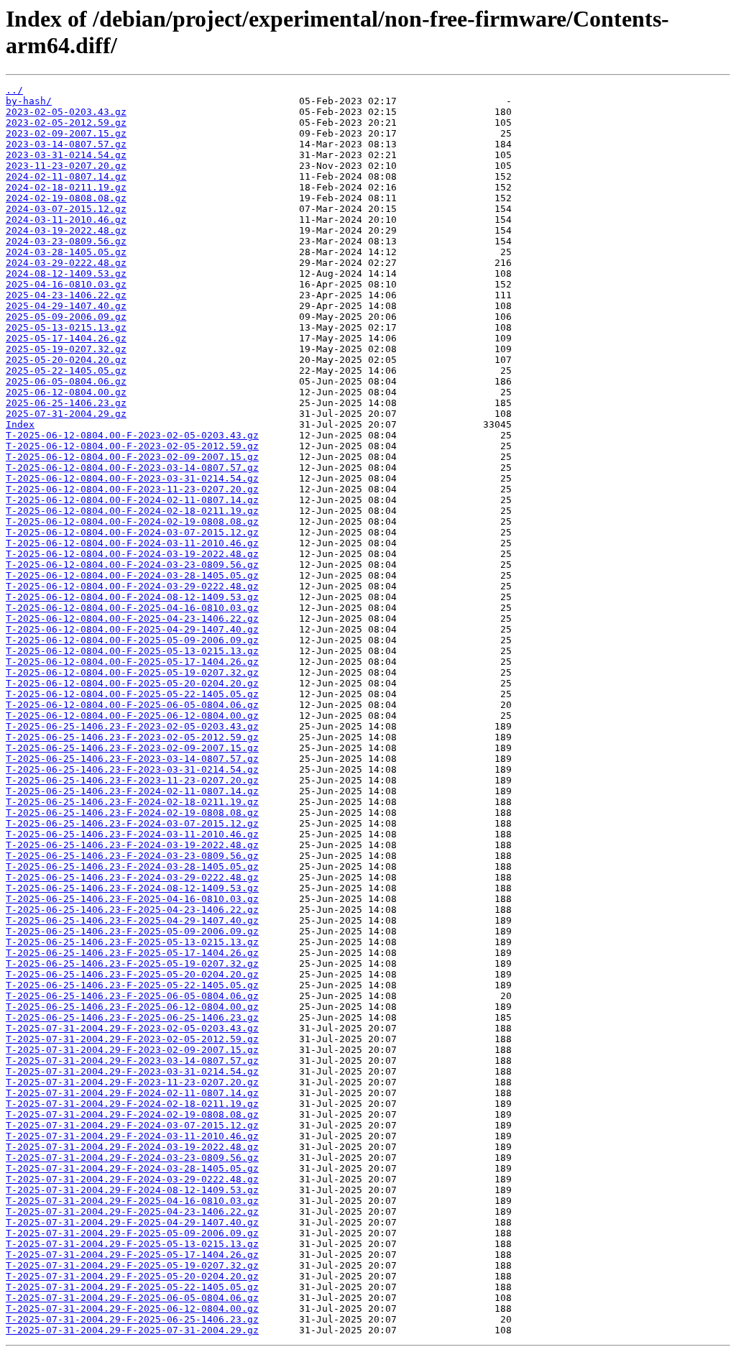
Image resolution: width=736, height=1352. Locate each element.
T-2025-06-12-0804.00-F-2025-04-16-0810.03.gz (132, 607)
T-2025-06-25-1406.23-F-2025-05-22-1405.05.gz (132, 985)
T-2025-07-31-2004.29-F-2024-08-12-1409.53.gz (132, 1190)
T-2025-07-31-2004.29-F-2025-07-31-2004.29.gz (132, 1330)
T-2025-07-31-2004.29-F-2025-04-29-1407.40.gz (132, 1222)
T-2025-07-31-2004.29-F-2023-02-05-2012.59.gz (132, 1039)
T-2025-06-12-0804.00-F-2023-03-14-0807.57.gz (132, 467)
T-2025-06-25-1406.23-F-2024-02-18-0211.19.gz (132, 801)
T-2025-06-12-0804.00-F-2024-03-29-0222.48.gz (132, 586)
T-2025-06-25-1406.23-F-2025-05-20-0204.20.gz (132, 974)
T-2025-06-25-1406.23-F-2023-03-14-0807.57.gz (132, 758)
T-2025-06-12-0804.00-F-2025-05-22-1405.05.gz (132, 694)
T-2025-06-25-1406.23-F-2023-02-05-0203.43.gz (132, 726)
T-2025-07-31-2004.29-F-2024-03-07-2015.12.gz (132, 1125)
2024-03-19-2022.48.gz (66, 230)
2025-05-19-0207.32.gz (66, 349)
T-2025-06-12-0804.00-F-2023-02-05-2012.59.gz (132, 446)
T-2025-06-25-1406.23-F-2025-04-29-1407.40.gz (132, 920)
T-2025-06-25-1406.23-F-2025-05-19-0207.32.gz (132, 963)
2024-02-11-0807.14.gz (66, 176)
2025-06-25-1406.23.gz (66, 402)
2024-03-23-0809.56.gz (66, 241)
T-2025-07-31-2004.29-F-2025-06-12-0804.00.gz (132, 1308)
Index (20, 424)
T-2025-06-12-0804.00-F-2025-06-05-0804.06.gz (132, 704)
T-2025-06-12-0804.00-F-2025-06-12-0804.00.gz (132, 715)
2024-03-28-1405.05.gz (66, 252)
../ (14, 90)
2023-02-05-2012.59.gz (66, 122)
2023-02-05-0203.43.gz (66, 111)
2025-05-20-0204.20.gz (66, 359)
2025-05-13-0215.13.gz (66, 327)
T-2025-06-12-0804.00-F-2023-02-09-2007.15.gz (132, 456)
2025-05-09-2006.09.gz (66, 316)
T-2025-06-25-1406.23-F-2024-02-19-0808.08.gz (132, 812)
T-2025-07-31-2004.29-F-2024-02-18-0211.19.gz (132, 1103)
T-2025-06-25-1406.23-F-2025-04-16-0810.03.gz (132, 898)
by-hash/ (29, 101)
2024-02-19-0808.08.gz (66, 198)
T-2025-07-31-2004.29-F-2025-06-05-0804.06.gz (132, 1297)
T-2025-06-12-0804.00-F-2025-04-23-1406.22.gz (132, 618)
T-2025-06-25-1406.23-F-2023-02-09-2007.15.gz (132, 747)
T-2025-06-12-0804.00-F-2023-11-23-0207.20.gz (132, 489)
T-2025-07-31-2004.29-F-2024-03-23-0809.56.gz (132, 1157)
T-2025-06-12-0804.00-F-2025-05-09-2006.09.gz (132, 640)
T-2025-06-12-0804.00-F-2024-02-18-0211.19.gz (132, 510)
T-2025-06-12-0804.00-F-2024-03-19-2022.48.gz (132, 553)
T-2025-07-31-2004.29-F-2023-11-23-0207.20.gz (132, 1082)
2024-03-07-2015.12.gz (66, 208)
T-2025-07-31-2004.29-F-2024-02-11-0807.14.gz (132, 1092)
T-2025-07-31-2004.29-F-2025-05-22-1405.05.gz (132, 1287)
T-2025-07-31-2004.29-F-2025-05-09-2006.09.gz (132, 1233)
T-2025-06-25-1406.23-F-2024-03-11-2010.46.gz (132, 834)
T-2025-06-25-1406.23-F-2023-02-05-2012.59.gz (132, 737)
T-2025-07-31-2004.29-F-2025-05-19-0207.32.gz (132, 1265)
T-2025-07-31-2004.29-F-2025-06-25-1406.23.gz (132, 1319)
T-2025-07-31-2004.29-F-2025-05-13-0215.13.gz (132, 1243)
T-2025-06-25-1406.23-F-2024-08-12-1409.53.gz (132, 888)
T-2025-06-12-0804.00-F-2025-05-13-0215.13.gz (132, 650)
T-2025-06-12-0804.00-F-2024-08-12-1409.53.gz (132, 597)
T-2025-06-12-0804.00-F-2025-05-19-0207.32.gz (132, 672)
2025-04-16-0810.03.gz (66, 284)
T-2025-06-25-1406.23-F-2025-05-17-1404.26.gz (132, 952)
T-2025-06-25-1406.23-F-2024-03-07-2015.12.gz (132, 823)
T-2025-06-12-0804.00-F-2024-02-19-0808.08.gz (132, 521)
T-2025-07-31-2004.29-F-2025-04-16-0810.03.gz (132, 1200)
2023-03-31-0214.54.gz (66, 155)
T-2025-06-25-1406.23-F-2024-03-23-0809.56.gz (132, 855)
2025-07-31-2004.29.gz (66, 413)
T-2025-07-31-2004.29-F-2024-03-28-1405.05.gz (132, 1168)
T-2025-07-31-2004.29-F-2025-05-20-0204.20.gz (132, 1276)
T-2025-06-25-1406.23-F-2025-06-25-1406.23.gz (132, 1017)
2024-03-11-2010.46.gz (66, 219)
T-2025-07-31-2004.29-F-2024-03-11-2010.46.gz (132, 1136)
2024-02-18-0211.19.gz (66, 187)
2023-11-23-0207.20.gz (66, 165)
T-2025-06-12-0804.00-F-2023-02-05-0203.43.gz (132, 435)
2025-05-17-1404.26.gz (66, 338)
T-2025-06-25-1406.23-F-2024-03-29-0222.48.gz (132, 877)
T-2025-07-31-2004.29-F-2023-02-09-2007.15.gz (132, 1049)
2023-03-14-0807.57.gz (66, 144)
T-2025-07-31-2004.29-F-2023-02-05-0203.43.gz (132, 1028)
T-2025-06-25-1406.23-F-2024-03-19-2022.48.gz (132, 845)
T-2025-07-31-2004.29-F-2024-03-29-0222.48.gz (132, 1179)
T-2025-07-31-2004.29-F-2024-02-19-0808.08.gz (132, 1114)
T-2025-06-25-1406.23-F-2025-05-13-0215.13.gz (132, 942)
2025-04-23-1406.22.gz (66, 295)
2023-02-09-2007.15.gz (66, 133)
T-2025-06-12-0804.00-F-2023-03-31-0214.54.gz (132, 478)
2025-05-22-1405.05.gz (66, 370)
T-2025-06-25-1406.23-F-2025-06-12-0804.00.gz (132, 1006)
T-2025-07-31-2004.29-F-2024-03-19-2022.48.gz (132, 1146)
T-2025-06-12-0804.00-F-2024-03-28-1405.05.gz (132, 575)
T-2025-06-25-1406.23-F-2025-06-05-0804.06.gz (132, 995)
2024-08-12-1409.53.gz (66, 273)
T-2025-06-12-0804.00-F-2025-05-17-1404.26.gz (132, 661)
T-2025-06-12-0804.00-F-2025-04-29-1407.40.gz (132, 629)
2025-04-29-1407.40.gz (66, 305)
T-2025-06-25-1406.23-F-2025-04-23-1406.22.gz (132, 909)
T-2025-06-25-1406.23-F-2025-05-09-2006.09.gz (132, 931)
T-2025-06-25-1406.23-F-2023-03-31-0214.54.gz (132, 769)
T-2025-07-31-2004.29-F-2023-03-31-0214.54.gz (132, 1071)
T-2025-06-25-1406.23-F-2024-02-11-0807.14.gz (132, 791)
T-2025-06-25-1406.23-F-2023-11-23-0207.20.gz (132, 780)
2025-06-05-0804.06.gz (66, 381)
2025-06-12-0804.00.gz (66, 392)
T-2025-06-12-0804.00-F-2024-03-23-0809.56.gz (132, 564)
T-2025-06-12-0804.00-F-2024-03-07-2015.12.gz (132, 532)
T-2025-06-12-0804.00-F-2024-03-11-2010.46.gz (132, 543)
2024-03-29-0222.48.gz (66, 262)
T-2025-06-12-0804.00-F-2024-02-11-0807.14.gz (132, 500)
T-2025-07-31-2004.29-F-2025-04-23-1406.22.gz (132, 1211)
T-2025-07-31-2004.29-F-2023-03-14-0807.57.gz (132, 1060)
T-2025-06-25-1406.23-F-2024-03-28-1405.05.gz (132, 866)
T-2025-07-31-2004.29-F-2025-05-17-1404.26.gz (132, 1254)
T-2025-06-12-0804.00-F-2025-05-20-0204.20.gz (132, 683)
